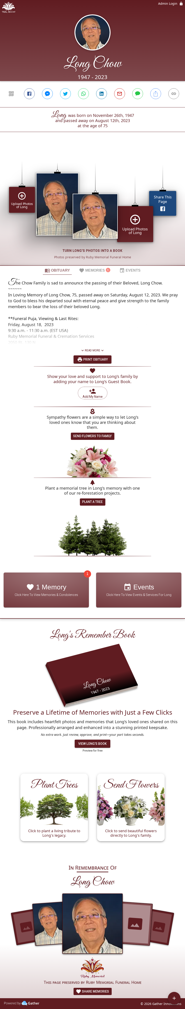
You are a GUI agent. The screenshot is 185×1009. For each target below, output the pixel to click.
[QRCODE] (11, 93)
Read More (92, 350)
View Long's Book (92, 743)
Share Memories (95, 991)
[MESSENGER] (47, 93)
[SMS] (137, 93)
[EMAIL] (119, 93)
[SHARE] (155, 93)
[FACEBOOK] (29, 93)
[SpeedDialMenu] (174, 998)
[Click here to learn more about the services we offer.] (92, 968)
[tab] (57, 270)
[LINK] (173, 93)
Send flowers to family (92, 436)
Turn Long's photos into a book (93, 250)
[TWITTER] (65, 93)
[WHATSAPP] (83, 93)
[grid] (92, 206)
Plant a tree (92, 502)
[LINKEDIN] (101, 93)
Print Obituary (95, 359)
